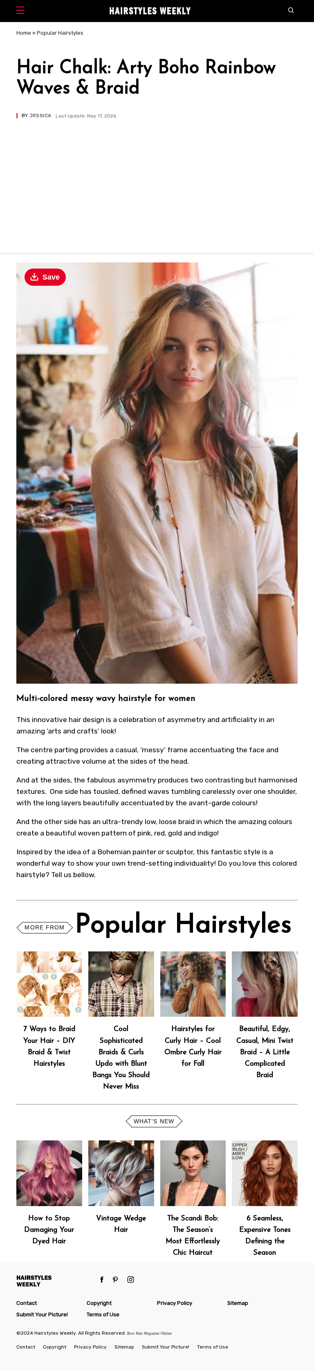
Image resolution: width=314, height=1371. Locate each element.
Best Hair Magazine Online (149, 1333)
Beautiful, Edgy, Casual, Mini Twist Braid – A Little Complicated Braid (265, 1052)
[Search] (293, 11)
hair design (86, 719)
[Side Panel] (22, 11)
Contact (26, 1303)
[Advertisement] (157, 179)
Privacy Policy (174, 1303)
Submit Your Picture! (42, 1314)
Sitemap (237, 1303)
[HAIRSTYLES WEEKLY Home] (55, 1280)
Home (23, 33)
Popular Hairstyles (60, 33)
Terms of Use (103, 1314)
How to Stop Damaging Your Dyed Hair (49, 1230)
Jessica (40, 115)
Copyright (99, 1303)
